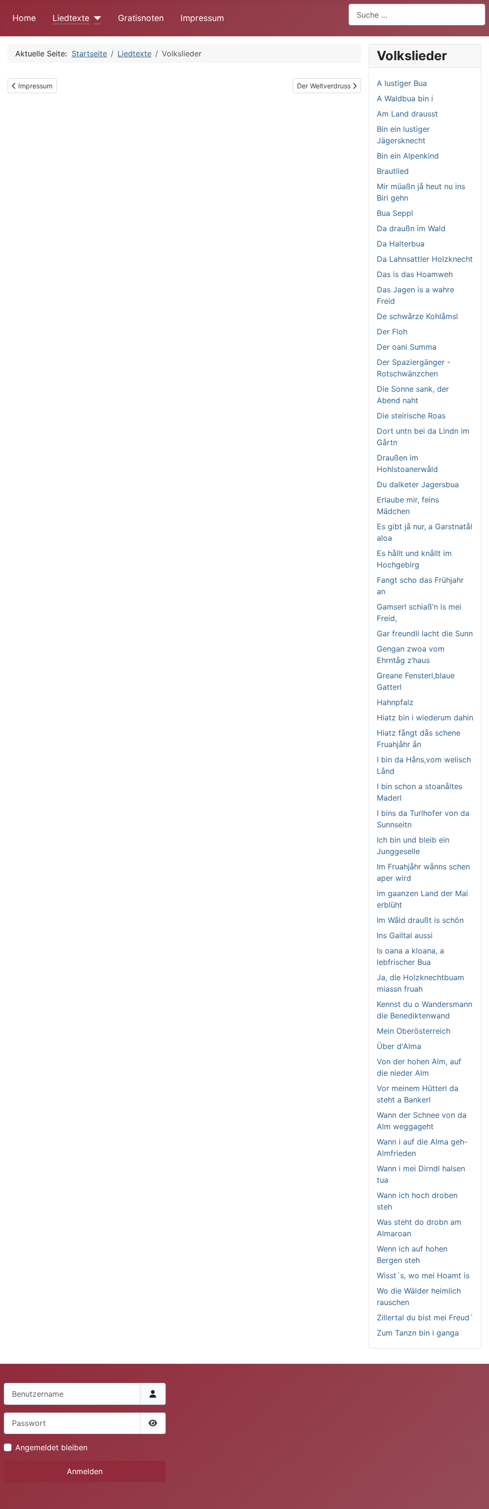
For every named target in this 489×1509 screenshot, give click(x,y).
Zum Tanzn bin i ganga (418, 1333)
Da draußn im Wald (411, 228)
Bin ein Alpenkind (408, 156)
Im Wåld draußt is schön (420, 920)
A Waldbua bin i (405, 98)
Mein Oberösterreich (413, 1031)
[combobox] (417, 14)
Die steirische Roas (411, 415)
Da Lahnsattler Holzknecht (425, 259)
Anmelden (85, 1471)
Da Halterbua (401, 243)
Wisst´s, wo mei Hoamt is (423, 1275)
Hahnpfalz (395, 702)
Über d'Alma (399, 1046)
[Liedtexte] (95, 18)
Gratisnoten (141, 18)
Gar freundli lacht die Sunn (425, 633)
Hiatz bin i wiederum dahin (425, 717)
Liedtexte (71, 18)
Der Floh (392, 331)
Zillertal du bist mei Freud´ (425, 1317)
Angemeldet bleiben (51, 1447)
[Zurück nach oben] (472, 1491)
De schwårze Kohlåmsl (417, 316)
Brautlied (393, 171)
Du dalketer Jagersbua (418, 484)
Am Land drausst (407, 113)
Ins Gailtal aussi (405, 935)
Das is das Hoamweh (415, 274)
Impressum (202, 18)
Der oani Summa (406, 347)
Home (24, 18)
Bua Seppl (395, 213)
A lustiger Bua (402, 83)
